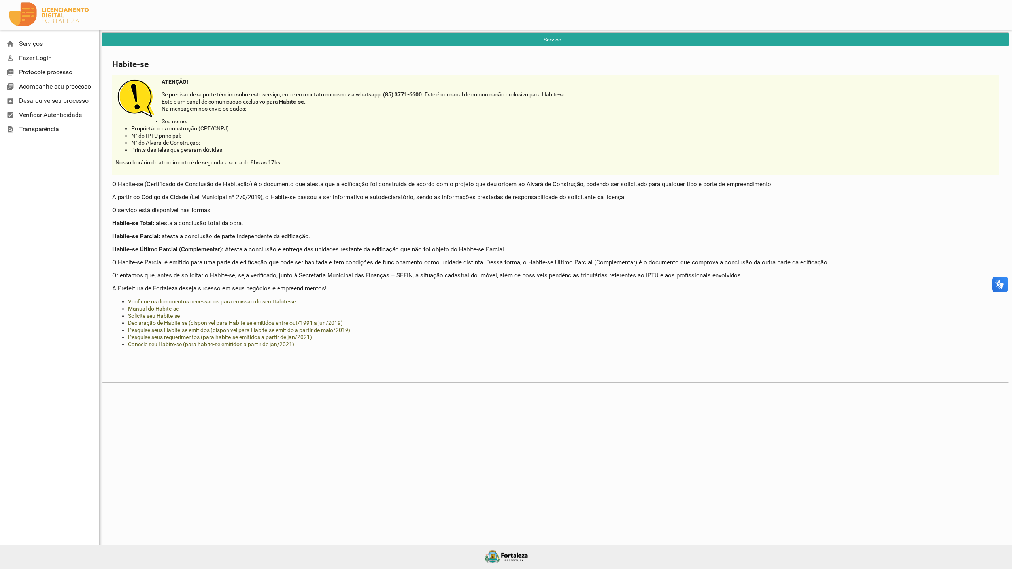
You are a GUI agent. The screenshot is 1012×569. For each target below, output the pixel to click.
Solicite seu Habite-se (154, 316)
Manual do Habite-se (153, 308)
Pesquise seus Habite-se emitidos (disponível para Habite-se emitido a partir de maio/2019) (239, 330)
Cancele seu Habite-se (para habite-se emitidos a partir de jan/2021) (211, 344)
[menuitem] (49, 44)
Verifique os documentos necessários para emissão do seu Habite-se (212, 301)
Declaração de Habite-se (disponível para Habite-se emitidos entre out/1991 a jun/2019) (235, 323)
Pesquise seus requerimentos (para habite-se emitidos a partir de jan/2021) (220, 337)
